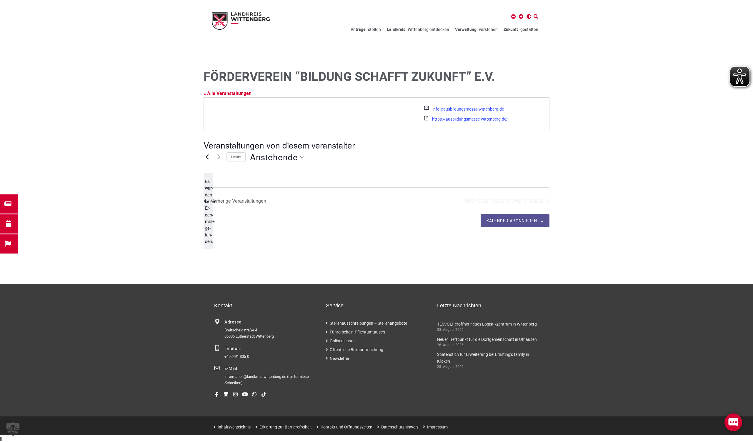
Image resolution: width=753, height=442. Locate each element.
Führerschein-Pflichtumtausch (357, 332)
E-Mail (230, 368)
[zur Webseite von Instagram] (235, 394)
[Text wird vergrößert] (521, 16)
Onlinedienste (342, 340)
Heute (236, 156)
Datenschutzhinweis (399, 427)
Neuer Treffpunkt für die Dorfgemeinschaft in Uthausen (487, 339)
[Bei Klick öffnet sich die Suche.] (536, 16)
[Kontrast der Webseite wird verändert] (529, 16)
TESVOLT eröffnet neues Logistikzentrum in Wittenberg (487, 324)
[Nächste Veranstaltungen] (218, 157)
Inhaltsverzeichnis (234, 427)
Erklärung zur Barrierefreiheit (285, 427)
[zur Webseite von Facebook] (216, 394)
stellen (366, 29)
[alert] (208, 211)
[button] (13, 429)
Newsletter (339, 358)
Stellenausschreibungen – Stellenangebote (368, 323)
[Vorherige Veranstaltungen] (207, 157)
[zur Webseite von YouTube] (244, 394)
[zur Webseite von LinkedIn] (226, 394)
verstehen (476, 29)
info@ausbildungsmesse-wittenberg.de (468, 109)
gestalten (521, 29)
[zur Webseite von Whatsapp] (254, 394)
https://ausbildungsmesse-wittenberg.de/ (470, 119)
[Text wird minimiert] (513, 16)
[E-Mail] (217, 368)
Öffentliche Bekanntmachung (356, 349)
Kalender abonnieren (512, 221)
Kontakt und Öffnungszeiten (346, 427)
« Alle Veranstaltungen (227, 93)
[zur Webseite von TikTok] (263, 394)
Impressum (437, 427)
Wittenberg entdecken (418, 29)
